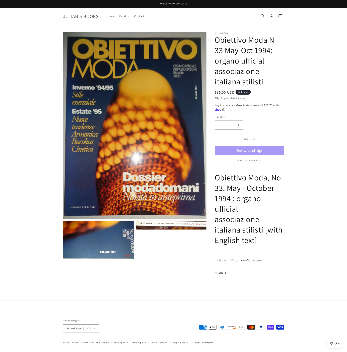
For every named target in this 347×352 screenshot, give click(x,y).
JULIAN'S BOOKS (80, 342)
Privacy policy (139, 342)
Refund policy (120, 342)
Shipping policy (179, 342)
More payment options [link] (249, 160)
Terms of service (159, 342)
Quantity (220, 117)
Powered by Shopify (99, 342)
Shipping (220, 98)
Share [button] (222, 272)
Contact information (203, 342)
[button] (262, 16)
